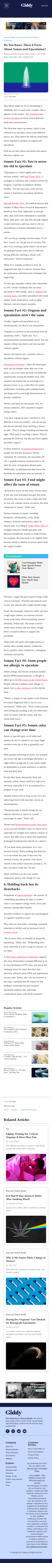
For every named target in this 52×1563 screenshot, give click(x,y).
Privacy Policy (33, 1455)
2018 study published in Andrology (22, 957)
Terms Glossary (12, 1453)
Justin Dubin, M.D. (37, 525)
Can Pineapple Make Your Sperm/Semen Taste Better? (32, 565)
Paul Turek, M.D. (32, 176)
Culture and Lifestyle (14, 1479)
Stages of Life (11, 1476)
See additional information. (37, 1547)
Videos (8, 1482)
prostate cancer (10, 932)
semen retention (24, 895)
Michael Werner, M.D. (14, 203)
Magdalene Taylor (16, 1203)
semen (6, 1110)
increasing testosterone (31, 448)
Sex (7, 1129)
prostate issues (10, 295)
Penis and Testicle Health (28, 37)
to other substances (23, 688)
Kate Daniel (12, 96)
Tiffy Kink (12, 1265)
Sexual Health (9, 37)
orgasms (14, 1110)
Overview (8, 40)
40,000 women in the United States (31, 680)
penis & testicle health (29, 1110)
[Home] (27, 5)
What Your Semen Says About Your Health (31, 580)
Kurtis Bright (14, 1141)
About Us (9, 1446)
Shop (8, 1485)
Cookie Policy (33, 1458)
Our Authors (10, 1456)
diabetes (39, 291)
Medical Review (12, 1449)
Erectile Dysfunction (9, 1027)
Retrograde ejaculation (14, 364)
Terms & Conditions (35, 1452)
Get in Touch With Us (36, 1449)
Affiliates (9, 1459)
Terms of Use (32, 1468)
